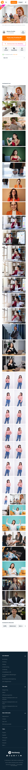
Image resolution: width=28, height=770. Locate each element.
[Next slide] (22, 768)
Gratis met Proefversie (14, 38)
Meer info (6, 57)
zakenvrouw (13, 768)
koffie (4, 768)
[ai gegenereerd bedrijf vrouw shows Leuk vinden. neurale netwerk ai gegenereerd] (13, 725)
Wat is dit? (15, 54)
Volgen (23, 32)
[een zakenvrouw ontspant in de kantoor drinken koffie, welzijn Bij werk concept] (13, 92)
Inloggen (21, 2)
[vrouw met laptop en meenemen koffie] (13, 108)
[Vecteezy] (2, 2)
